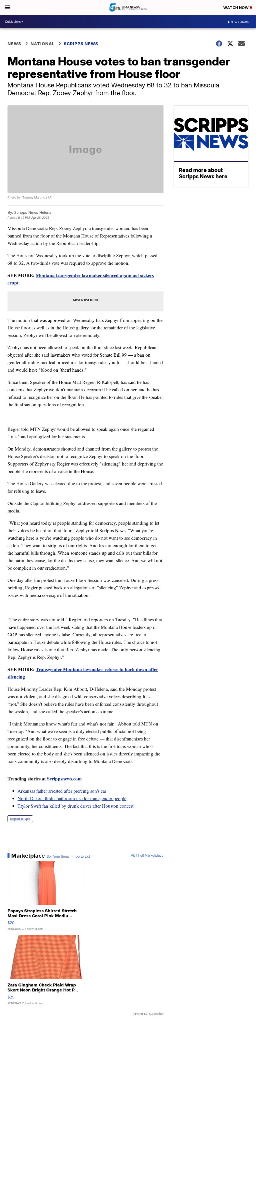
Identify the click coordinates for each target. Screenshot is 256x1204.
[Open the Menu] (8, 7)
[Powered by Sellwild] (156, 1014)
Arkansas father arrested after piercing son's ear (62, 791)
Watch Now (236, 7)
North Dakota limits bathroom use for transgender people (72, 798)
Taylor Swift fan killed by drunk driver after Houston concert (76, 806)
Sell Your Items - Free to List (68, 856)
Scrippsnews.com (64, 778)
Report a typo (20, 819)
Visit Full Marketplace (147, 855)
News (14, 43)
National (42, 43)
